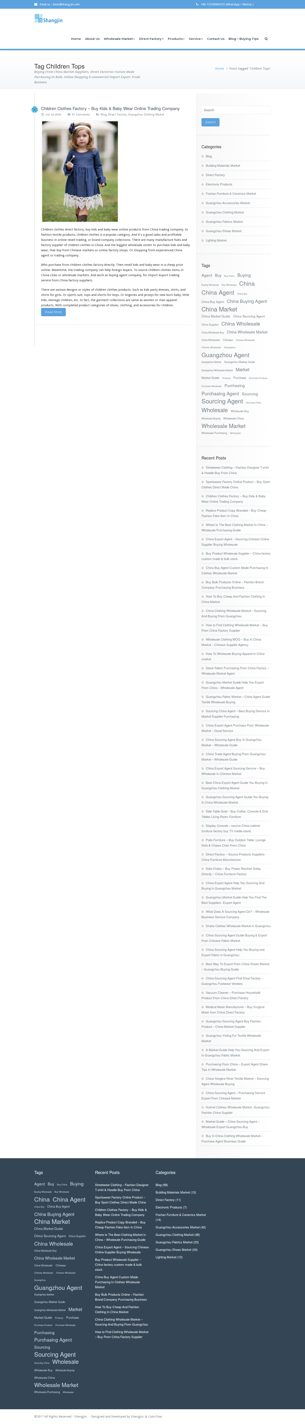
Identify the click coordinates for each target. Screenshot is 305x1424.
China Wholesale (240, 323)
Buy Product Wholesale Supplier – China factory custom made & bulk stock (118, 1264)
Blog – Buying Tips (244, 39)
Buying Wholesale (210, 284)
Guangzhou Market (211, 362)
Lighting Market (216, 240)
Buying (244, 275)
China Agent (217, 292)
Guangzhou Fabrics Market (224, 221)
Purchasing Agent (220, 393)
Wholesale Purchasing (214, 433)
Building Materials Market (223, 165)
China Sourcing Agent (249, 316)
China (247, 283)
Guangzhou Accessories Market (228, 203)
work (100, 275)
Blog (103, 114)
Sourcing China (253, 402)
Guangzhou (229, 347)
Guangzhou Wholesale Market (217, 370)
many (150, 240)
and (100, 229)
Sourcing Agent (222, 400)
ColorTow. (155, 1416)
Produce (226, 378)
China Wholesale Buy (212, 332)
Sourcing (250, 393)
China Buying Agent (247, 301)
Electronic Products (219, 184)
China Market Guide (215, 316)
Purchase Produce (258, 378)
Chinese (228, 340)
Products (175, 39)
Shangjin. (138, 1416)
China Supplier (209, 324)
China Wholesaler (210, 340)
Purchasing (234, 385)
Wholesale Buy (240, 411)
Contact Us (215, 39)
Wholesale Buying (210, 418)
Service (195, 39)
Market (242, 369)
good (149, 235)
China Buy (242, 293)
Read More (53, 312)
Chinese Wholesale (245, 340)
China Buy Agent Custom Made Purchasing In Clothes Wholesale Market (117, 1282)
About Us (92, 39)
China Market (219, 308)
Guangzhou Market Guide (239, 362)
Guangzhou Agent (225, 354)
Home (76, 39)
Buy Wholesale (229, 284)
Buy (218, 275)
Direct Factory (150, 39)
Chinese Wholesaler (211, 347)
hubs (177, 240)
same (135, 300)
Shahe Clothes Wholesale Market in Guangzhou (238, 926)
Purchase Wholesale (211, 386)
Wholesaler (235, 433)
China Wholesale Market (247, 332)
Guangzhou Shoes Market (224, 231)
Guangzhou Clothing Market (146, 114)
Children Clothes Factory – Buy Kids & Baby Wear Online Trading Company (110, 108)
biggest (121, 245)
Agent (206, 275)
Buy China (229, 275)
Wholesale (214, 409)
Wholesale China (233, 418)
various (61, 290)
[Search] (266, 39)
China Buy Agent (212, 301)
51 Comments (81, 114)
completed (70, 305)
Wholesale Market (118, 39)
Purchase (239, 377)
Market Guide (210, 377)
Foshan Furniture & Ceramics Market (231, 193)
